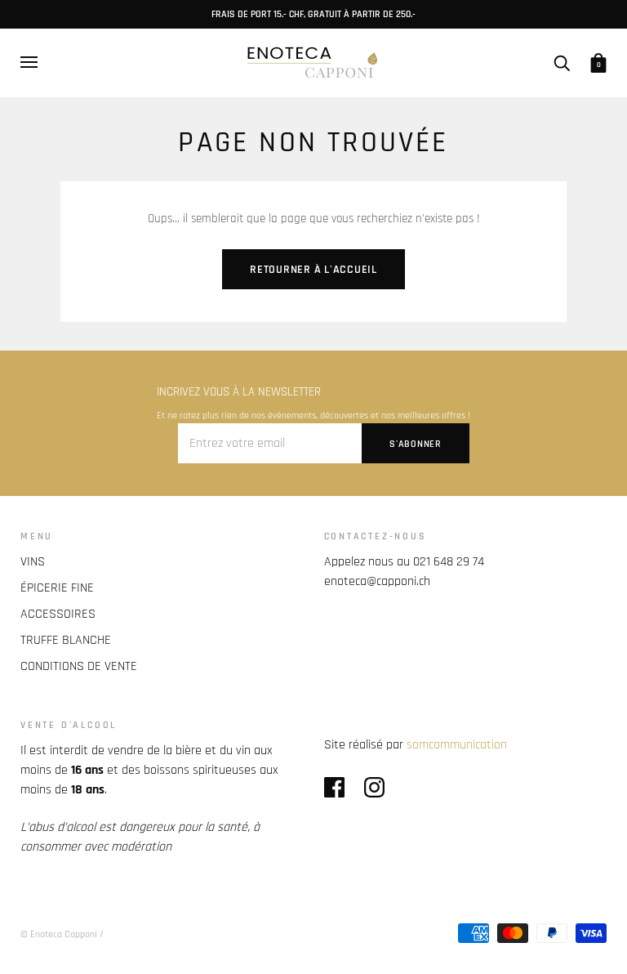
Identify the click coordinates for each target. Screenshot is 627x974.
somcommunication (457, 744)
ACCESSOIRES (58, 614)
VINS (32, 561)
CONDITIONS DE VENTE (78, 666)
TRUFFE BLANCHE (65, 640)
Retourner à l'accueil (313, 269)
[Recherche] (562, 62)
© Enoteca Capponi (58, 934)
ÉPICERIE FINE (57, 587)
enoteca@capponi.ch (377, 581)
